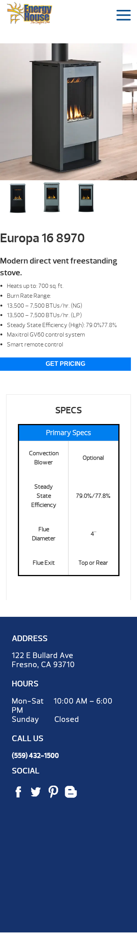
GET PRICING (65, 364)
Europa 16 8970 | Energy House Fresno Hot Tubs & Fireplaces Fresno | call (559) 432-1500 (29, 13)
